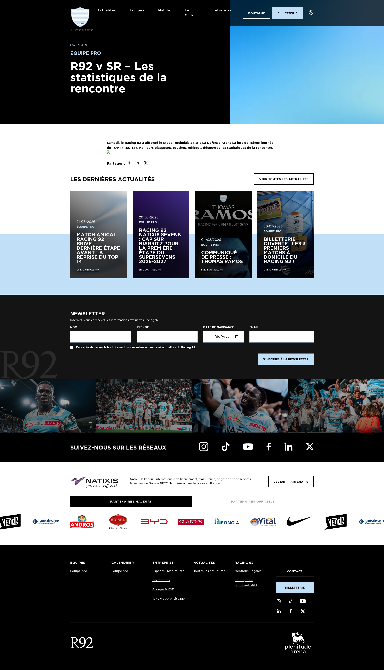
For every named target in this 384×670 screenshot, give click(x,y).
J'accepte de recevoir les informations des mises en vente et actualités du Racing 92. (135, 347)
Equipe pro (78, 571)
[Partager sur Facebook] (129, 163)
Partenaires (161, 580)
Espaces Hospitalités (168, 571)
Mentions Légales (248, 571)
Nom (73, 327)
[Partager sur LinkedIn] (137, 163)
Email (254, 327)
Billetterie (295, 587)
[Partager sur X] (146, 163)
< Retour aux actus (81, 30)
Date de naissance (218, 327)
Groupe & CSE (163, 589)
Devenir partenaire (291, 481)
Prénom (143, 327)
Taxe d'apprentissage (168, 598)
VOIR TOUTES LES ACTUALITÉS (284, 179)
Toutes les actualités (209, 571)
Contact (294, 571)
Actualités (106, 10)
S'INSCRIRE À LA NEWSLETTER (286, 359)
